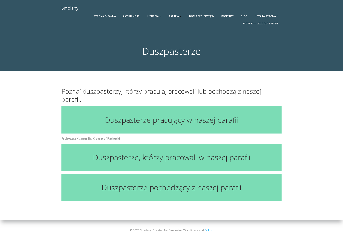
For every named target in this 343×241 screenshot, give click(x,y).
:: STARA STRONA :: (266, 16)
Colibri (209, 230)
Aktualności (131, 16)
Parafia (174, 16)
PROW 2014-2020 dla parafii (260, 23)
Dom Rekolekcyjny (201, 16)
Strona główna (105, 16)
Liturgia (153, 16)
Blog (244, 16)
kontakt (227, 16)
